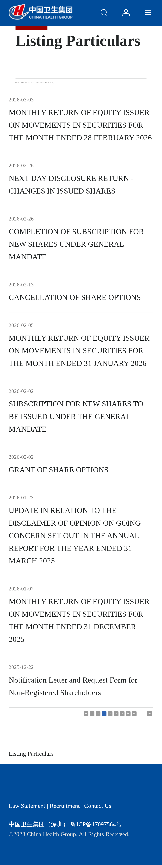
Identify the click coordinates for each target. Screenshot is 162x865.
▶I (134, 713)
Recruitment (65, 805)
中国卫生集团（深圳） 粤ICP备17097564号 (65, 824)
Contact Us (97, 805)
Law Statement (27, 805)
